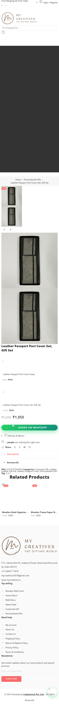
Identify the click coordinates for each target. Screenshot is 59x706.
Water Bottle (32, 120)
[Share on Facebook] (20, 447)
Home (32, 47)
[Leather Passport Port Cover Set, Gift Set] (3, 393)
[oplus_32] (11, 196)
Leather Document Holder (32, 171)
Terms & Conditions (14, 652)
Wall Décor (32, 153)
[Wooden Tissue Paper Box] (44, 496)
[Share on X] (15, 447)
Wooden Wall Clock (32, 55)
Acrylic (30, 157)
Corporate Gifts (30, 117)
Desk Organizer (32, 123)
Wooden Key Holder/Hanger (32, 80)
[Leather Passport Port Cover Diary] (3, 362)
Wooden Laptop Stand (32, 67)
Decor (30, 146)
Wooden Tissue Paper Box (44, 512)
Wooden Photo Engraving (32, 77)
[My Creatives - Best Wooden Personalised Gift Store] (19, 18)
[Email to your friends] (29, 447)
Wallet (32, 103)
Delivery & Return (15, 435)
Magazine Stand (32, 142)
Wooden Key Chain (32, 71)
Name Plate (10, 604)
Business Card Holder (32, 136)
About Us (9, 629)
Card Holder (32, 109)
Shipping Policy (12, 638)
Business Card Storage (32, 139)
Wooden (31, 52)
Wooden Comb (32, 58)
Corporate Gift (41, 469)
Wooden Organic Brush (32, 89)
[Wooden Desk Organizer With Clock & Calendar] (15, 496)
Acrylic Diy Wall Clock (32, 160)
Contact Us (10, 634)
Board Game (32, 96)
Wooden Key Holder (32, 86)
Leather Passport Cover (28, 471)
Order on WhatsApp (32, 427)
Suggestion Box (32, 133)
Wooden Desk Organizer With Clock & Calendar (15, 512)
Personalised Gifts (30, 100)
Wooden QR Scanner (32, 93)
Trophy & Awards (32, 126)
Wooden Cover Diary (32, 61)
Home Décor (32, 149)
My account (10, 625)
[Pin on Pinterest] (24, 447)
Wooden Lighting (32, 83)
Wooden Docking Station (32, 64)
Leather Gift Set (32, 167)
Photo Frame (32, 106)
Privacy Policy (12, 647)
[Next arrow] (10, 231)
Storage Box (32, 113)
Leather (30, 164)
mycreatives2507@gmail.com (15, 575)
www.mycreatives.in (11, 580)
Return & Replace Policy (16, 643)
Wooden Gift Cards (32, 74)
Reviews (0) (13, 462)
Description (13, 454)
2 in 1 (8, 473)
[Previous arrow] (4, 231)
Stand (32, 129)
